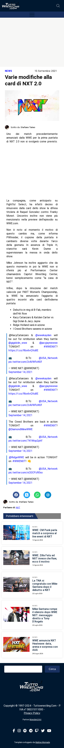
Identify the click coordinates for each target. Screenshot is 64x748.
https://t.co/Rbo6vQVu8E (23, 350)
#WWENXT (50, 346)
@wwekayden (43, 335)
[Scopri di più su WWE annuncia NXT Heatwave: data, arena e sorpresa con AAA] (16, 645)
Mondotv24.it (35, 719)
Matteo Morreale (42, 742)
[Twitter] (43, 730)
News (8, 71)
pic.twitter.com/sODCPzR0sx (26, 472)
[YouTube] (49, 730)
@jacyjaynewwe (48, 342)
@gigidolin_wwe (18, 342)
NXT (18, 507)
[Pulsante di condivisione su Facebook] (16, 495)
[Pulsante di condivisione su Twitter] (26, 495)
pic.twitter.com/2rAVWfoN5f (25, 361)
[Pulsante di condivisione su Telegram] (48, 495)
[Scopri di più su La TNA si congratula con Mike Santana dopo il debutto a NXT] (16, 585)
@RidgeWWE (16, 457)
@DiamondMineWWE (20, 429)
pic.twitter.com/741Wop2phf (25, 440)
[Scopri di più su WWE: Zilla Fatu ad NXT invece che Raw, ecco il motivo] (16, 558)
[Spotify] (25, 730)
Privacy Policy (32, 713)
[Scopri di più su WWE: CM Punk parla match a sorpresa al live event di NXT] (16, 533)
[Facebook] (14, 730)
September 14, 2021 (20, 372)
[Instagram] (19, 730)
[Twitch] (37, 730)
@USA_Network (48, 358)
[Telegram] (30, 730)
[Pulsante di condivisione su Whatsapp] (37, 495)
